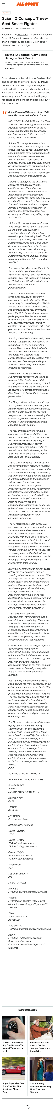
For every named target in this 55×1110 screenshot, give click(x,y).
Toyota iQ (22, 34)
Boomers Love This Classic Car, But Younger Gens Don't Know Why (40, 1046)
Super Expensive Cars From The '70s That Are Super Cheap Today (13, 1087)
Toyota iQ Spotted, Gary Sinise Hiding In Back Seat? (26, 56)
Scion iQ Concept (11, 38)
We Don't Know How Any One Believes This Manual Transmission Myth (13, 1046)
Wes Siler (8, 29)
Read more (9, 69)
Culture (6, 13)
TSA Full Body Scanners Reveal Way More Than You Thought (40, 1087)
